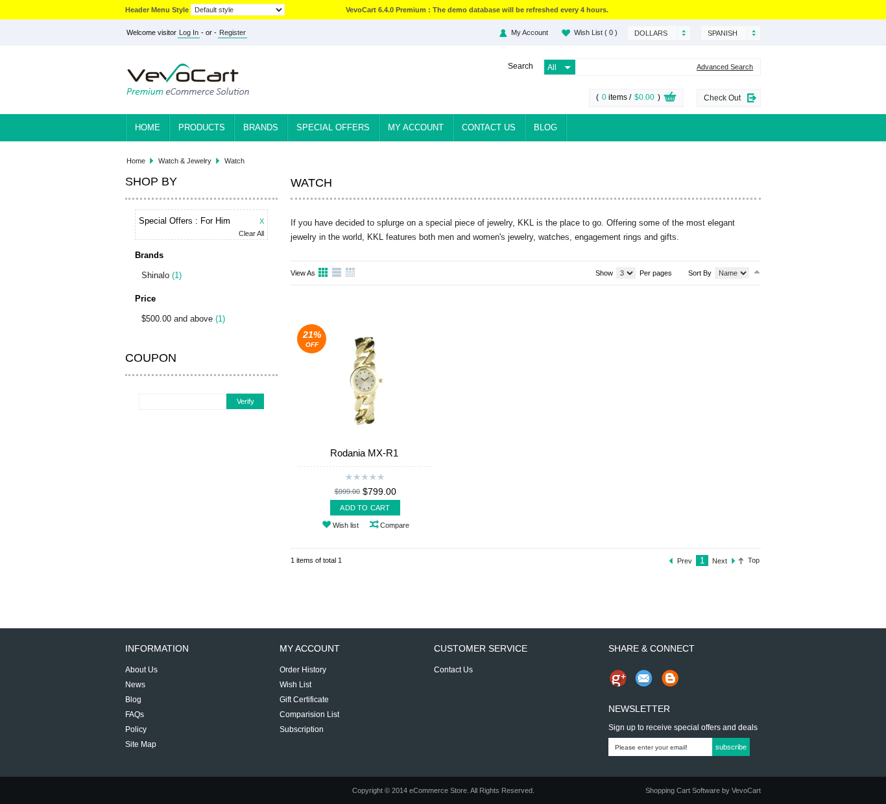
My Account (416, 127)
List (337, 273)
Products (201, 127)
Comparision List (309, 714)
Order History (303, 669)
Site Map (140, 744)
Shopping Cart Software (682, 790)
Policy (136, 729)
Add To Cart (365, 508)
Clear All (251, 233)
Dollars (650, 33)
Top (754, 560)
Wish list (346, 525)
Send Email (644, 678)
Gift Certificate (304, 699)
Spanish (722, 33)
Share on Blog (670, 678)
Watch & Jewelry (184, 161)
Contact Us (489, 127)
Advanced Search (725, 67)
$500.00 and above (177, 319)
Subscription (302, 729)
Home (147, 127)
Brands (260, 127)
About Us (141, 669)
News (135, 684)
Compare (394, 525)
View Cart (670, 98)
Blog (545, 127)
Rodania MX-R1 (364, 452)
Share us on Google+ (618, 678)
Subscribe (731, 747)
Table (351, 273)
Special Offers (333, 127)
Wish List (595, 32)
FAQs (134, 714)
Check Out (722, 97)
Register (232, 32)
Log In (188, 32)
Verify (245, 401)
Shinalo (155, 275)
